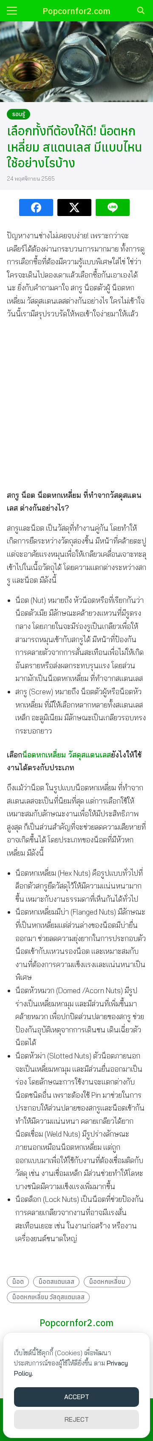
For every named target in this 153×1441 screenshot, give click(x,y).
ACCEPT (76, 1397)
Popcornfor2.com (76, 11)
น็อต (18, 1281)
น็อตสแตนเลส (56, 1281)
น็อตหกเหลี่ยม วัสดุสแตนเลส (66, 754)
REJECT (77, 1419)
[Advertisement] (76, 404)
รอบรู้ (18, 114)
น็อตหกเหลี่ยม (107, 1281)
